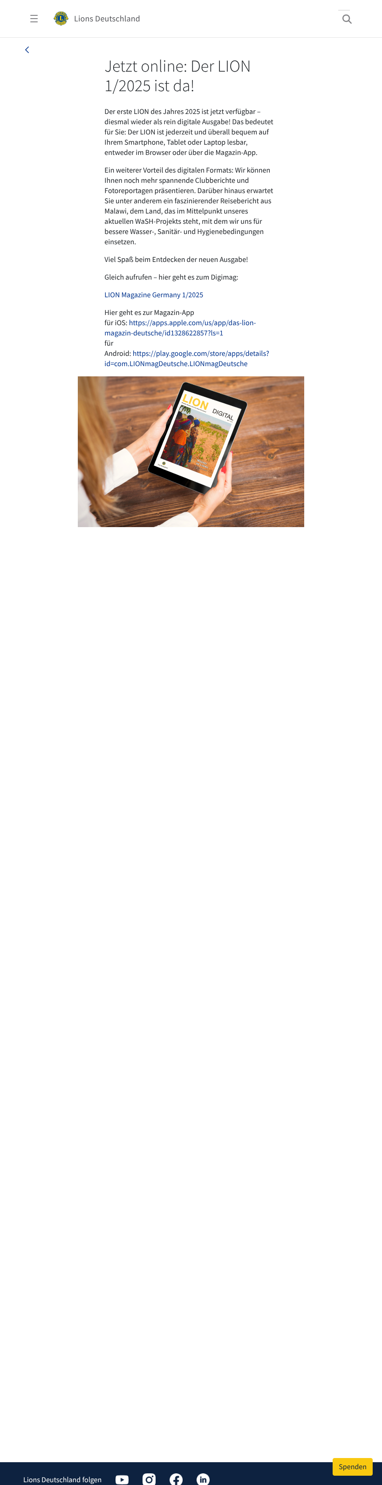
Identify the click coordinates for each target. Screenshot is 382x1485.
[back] (27, 49)
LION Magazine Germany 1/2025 (153, 295)
